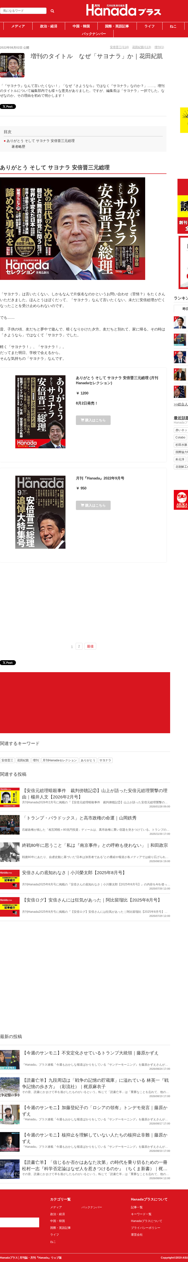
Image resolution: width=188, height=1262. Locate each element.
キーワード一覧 (141, 1214)
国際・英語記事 (117, 26)
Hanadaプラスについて (146, 1221)
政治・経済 (48, 26)
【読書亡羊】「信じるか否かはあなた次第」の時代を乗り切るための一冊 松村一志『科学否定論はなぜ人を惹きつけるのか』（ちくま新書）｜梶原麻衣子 (94, 1168)
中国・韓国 (81, 26)
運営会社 (137, 1234)
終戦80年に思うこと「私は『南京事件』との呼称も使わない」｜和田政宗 (95, 845)
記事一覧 (137, 1207)
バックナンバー (94, 34)
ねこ (173, 26)
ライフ (149, 26)
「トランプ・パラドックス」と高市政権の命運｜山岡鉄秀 (79, 818)
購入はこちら (95, 420)
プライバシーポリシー (145, 1228)
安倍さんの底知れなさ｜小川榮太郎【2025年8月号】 (74, 872)
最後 (90, 646)
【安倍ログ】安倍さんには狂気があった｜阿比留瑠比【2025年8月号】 (92, 900)
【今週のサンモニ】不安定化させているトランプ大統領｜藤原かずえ (90, 1052)
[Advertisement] (83, 603)
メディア (18, 26)
